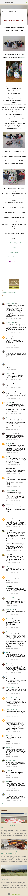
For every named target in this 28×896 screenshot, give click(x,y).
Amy (7, 676)
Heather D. (8, 402)
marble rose (9, 504)
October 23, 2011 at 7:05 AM (13, 515)
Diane (7, 652)
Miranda (8, 631)
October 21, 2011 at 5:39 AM (13, 347)
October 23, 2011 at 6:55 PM (13, 573)
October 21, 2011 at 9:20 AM (13, 369)
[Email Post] (2, 291)
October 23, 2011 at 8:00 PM (13, 605)
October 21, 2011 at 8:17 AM (13, 360)
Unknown (8, 336)
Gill (7, 477)
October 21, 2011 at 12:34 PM (13, 413)
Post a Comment (6, 804)
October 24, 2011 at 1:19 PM (13, 716)
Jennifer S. (8, 373)
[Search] (26, 2)
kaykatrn (8, 720)
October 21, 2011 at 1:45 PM (13, 439)
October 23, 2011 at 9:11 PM (13, 648)
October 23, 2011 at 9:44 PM (13, 660)
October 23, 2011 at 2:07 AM (13, 500)
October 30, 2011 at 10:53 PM (13, 800)
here (11, 23)
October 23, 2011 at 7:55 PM (13, 594)
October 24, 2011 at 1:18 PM (13, 705)
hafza (7, 794)
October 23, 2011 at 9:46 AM (13, 526)
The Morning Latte (8, 2)
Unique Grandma (10, 490)
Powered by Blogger (15, 894)
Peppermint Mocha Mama (12, 697)
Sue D (7, 456)
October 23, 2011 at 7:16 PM (13, 582)
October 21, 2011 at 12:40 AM (13, 333)
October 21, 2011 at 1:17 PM (13, 429)
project (23, 57)
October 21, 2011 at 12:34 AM (13, 318)
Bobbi (7, 566)
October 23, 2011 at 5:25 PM (13, 562)
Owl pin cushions (12, 292)
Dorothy (8, 618)
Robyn (7, 530)
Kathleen (8, 351)
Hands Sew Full (10, 597)
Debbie (8, 770)
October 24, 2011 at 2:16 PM (13, 743)
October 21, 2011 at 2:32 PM (13, 452)
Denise (8, 554)
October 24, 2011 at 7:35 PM (13, 777)
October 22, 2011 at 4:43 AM (13, 486)
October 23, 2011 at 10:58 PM (13, 672)
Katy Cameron (9, 391)
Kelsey (7, 364)
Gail (7, 417)
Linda (7, 781)
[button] (2, 16)
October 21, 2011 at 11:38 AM (13, 387)
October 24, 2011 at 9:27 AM (13, 693)
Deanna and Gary (10, 760)
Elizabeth (8, 747)
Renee (7, 663)
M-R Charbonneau (10, 433)
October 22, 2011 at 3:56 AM (13, 473)
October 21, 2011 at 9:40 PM (13, 464)
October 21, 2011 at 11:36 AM (13, 379)
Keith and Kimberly (10, 576)
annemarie (8, 443)
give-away (4, 292)
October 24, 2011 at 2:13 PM (13, 731)
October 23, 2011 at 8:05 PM (13, 615)
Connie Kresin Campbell (12, 687)
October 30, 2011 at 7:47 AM (13, 790)
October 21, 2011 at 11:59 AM (13, 398)
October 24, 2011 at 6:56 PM (13, 766)
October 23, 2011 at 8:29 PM (13, 627)
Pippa (7, 586)
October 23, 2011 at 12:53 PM (13, 550)
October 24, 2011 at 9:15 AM (13, 683)
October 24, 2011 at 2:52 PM (13, 756)
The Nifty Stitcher (10, 303)
